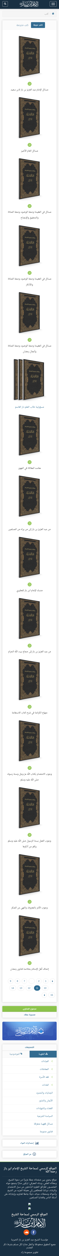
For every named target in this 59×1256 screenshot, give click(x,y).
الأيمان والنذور (46, 1101)
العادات (45, 1085)
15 (52, 995)
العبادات (45, 1061)
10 (45, 988)
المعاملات (44, 1069)
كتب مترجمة (22, 25)
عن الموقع (28, 1154)
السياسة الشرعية (45, 1116)
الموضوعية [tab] (14, 1054)
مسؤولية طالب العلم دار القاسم (29, 407)
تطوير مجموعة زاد (29, 1252)
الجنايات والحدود (44, 1093)
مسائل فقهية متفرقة (43, 1124)
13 (21, 988)
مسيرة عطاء (29, 1014)
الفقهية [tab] (42, 1054)
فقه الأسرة (44, 1077)
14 (12, 988)
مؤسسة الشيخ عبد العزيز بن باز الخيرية (29, 1239)
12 (29, 988)
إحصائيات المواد (27, 1143)
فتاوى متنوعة (46, 1132)
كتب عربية (38, 25)
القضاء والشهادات (44, 1108)
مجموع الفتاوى (29, 1009)
